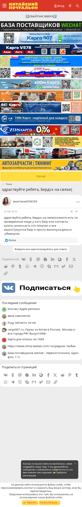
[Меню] (4, 5)
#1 (76, 211)
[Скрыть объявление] (74, 464)
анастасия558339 (25, 201)
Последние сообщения (19, 303)
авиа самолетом (19, 316)
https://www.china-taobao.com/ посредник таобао (42, 346)
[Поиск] (77, 5)
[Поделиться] (71, 211)
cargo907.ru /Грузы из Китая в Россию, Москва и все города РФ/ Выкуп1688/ (41, 331)
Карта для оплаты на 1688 (26, 339)
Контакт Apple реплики (24, 309)
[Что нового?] (70, 5)
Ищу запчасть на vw (22, 322)
